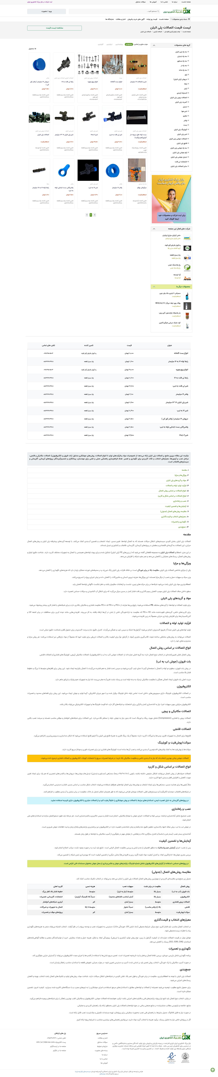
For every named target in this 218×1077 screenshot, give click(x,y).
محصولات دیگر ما (183, 286)
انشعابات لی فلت (181, 162)
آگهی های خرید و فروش (136, 19)
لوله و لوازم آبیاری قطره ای (172, 32)
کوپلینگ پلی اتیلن (180, 129)
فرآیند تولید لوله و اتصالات (176, 485)
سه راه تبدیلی (182, 56)
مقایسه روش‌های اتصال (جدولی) (173, 511)
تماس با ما (164, 2)
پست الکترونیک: (51, 1042)
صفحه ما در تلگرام (59, 1050)
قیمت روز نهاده (152, 19)
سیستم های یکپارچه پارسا (83, 1071)
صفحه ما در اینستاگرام (58, 1046)
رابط (185, 84)
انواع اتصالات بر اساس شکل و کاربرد (172, 496)
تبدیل (185, 107)
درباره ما (174, 2)
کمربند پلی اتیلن (181, 102)
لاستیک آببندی (182, 93)
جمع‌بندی (182, 527)
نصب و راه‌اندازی (179, 501)
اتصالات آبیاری (158, 32)
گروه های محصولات (182, 45)
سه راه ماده (183, 70)
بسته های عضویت (101, 1050)
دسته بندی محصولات (180, 19)
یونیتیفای (102, 1074)
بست (185, 125)
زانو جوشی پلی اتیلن (180, 152)
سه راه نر (184, 65)
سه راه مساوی (182, 61)
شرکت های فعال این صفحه (179, 228)
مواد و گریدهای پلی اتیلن (176, 480)
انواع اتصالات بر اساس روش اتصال (172, 490)
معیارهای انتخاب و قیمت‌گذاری (173, 516)
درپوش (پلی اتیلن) (180, 79)
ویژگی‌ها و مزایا (180, 475)
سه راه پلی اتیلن (181, 52)
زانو (186, 75)
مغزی (185, 116)
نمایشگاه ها (109, 19)
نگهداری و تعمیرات (178, 521)
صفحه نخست (186, 2)
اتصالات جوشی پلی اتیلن (178, 139)
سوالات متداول (141, 2)
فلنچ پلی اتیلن (182, 143)
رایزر (185, 88)
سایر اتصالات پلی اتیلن (179, 166)
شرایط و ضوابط (102, 1046)
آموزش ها (153, 2)
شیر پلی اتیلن (182, 134)
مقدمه (184, 470)
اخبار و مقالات (121, 19)
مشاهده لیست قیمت (54, 28)
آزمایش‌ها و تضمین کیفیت (175, 506)
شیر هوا (184, 111)
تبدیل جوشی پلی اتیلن (179, 157)
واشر (185, 120)
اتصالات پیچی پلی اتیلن (178, 97)
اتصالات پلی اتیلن (146, 32)
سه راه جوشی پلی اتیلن (178, 148)
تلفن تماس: (56, 1038)
